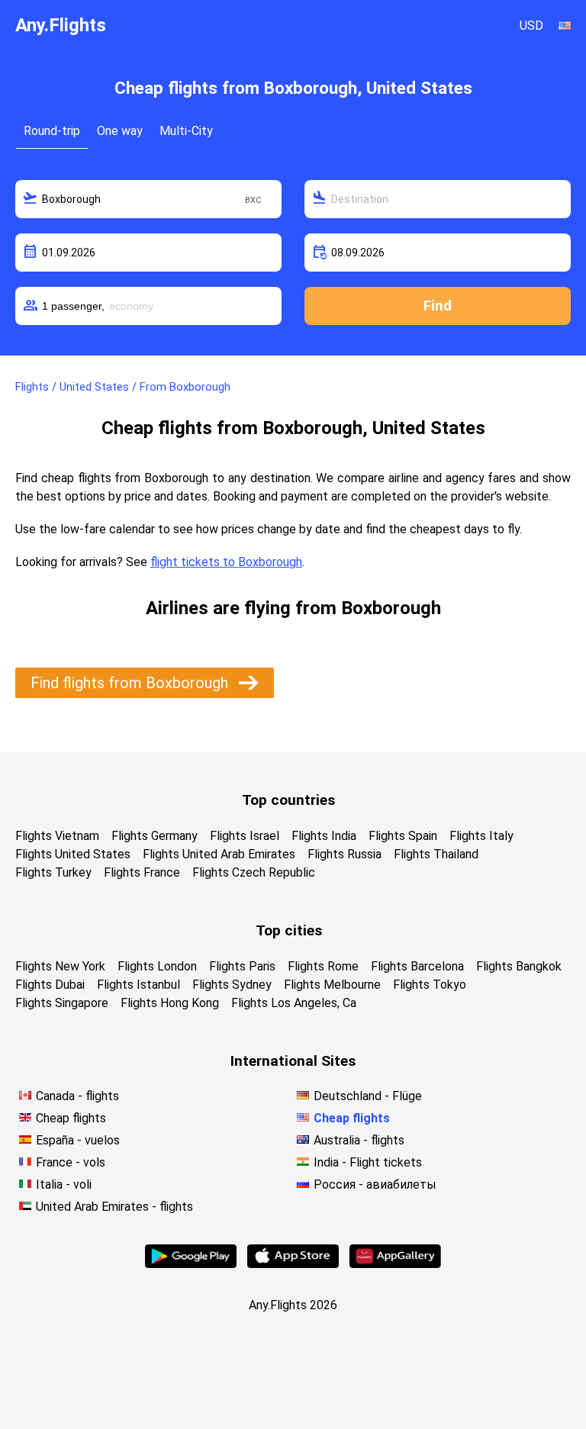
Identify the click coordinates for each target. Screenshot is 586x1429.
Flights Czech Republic (253, 872)
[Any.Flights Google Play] (190, 1264)
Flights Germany (154, 836)
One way (120, 131)
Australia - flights (359, 1140)
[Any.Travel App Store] (293, 1264)
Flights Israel (244, 836)
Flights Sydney (232, 984)
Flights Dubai (50, 984)
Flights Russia (344, 854)
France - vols (70, 1162)
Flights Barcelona (417, 966)
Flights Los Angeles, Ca (293, 1003)
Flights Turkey (53, 872)
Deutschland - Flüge (368, 1096)
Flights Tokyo (429, 984)
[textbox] (148, 199)
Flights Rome (323, 966)
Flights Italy (481, 836)
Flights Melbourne (332, 984)
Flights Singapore (61, 1003)
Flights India (323, 836)
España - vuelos (78, 1140)
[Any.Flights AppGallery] (395, 1264)
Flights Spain (403, 836)
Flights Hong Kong (170, 1003)
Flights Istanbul (138, 984)
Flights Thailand (436, 854)
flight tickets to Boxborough (226, 562)
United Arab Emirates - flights (114, 1206)
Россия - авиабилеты (375, 1184)
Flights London (157, 966)
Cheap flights (71, 1118)
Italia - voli (64, 1184)
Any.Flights (60, 25)
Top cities (289, 930)
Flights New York (60, 966)
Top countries (288, 800)
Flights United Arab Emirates (219, 854)
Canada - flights (77, 1096)
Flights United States (72, 854)
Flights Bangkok (519, 966)
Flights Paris (242, 966)
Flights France (142, 872)
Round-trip (52, 131)
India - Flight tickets (368, 1162)
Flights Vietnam (57, 836)
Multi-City (186, 131)
